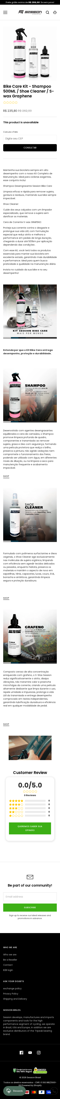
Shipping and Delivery (15, 998)
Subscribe (30, 907)
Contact (8, 965)
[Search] (47, 12)
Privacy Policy (10, 993)
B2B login (8, 970)
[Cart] (54, 12)
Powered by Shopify (32, 1085)
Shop (6, 476)
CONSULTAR (30, 147)
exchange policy (12, 988)
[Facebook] (21, 1052)
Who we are (9, 954)
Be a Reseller (10, 959)
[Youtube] (30, 1052)
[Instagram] (38, 1052)
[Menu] (5, 12)
